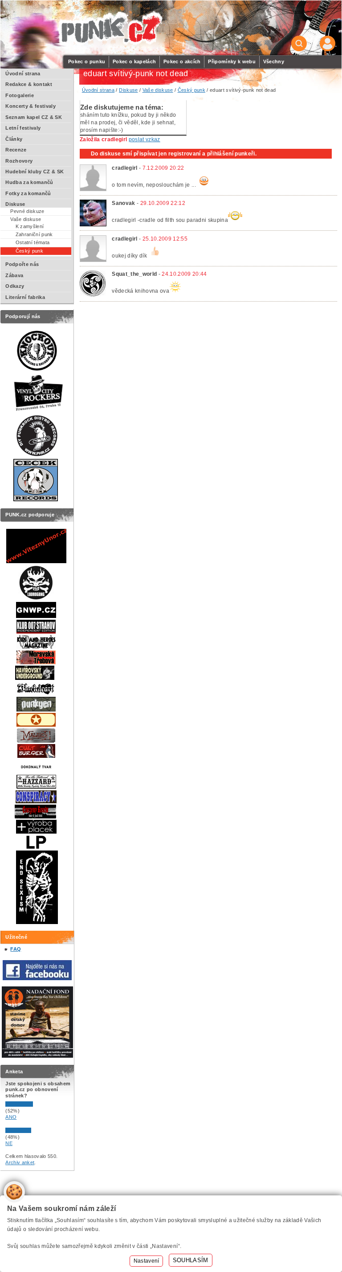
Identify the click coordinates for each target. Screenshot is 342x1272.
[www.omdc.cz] (37, 1056)
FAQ (15, 949)
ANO (10, 1117)
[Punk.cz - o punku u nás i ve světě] (110, 28)
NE (8, 1143)
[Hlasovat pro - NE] (32, 1131)
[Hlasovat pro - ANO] (32, 1105)
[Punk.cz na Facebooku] (37, 978)
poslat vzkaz (144, 139)
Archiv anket (19, 1162)
